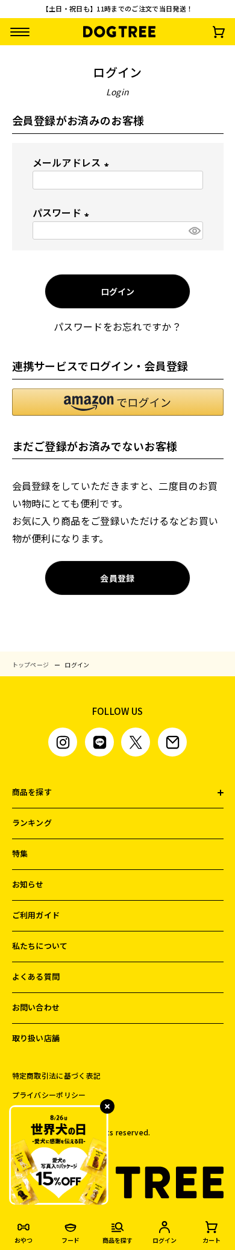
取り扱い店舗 (36, 1038)
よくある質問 (36, 976)
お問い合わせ (36, 1007)
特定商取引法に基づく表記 (56, 1075)
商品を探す (32, 792)
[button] (118, 402)
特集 (20, 853)
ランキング (32, 822)
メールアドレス (73, 162)
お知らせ (28, 884)
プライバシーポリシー (49, 1095)
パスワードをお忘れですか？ (117, 326)
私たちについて (40, 945)
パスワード (63, 212)
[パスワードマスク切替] (194, 231)
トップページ (30, 664)
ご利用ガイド (36, 915)
